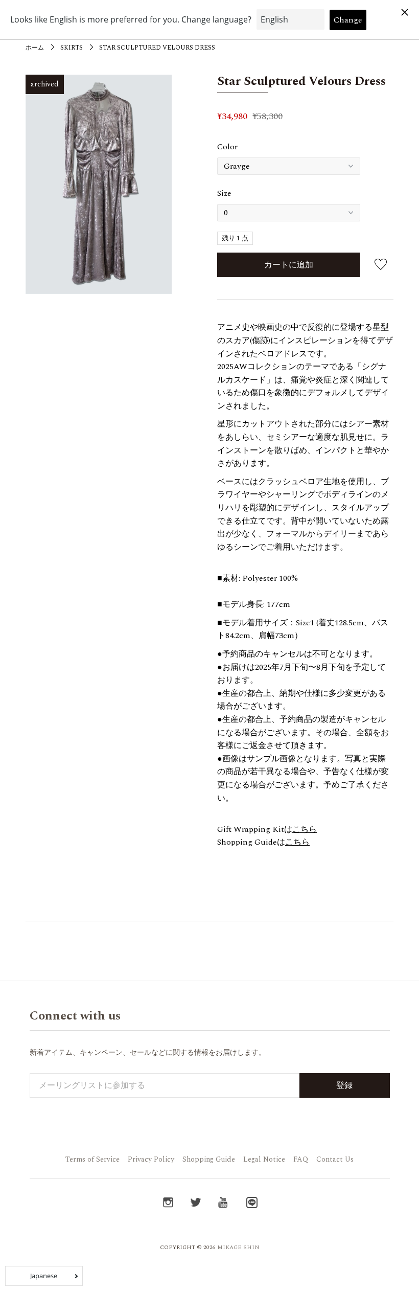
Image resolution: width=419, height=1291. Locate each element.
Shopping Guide (208, 1159)
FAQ (300, 1159)
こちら (304, 829)
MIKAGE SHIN (238, 1247)
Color (227, 147)
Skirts (71, 48)
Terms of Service (92, 1159)
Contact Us (335, 1159)
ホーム (35, 48)
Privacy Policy (151, 1159)
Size (224, 193)
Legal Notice (264, 1159)
